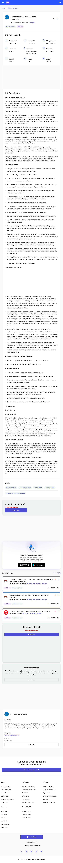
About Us (31, 744)
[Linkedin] (31, 851)
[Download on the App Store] (24, 565)
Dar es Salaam (11, 26)
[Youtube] (41, 851)
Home (4, 8)
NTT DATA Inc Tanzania (19, 22)
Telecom (39, 613)
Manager (15, 8)
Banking (29, 583)
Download (33, 837)
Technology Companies (11, 735)
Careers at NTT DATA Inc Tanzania (15, 493)
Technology (32, 613)
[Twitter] (26, 851)
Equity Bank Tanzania (18, 583)
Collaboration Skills (11, 487)
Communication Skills (25, 487)
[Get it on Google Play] (38, 565)
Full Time (20, 26)
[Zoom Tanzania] (8, 2)
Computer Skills (38, 487)
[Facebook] (36, 851)
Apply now (16, 510)
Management (37, 583)
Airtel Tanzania (16, 613)
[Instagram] (21, 851)
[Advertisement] (31, 76)
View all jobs (57, 573)
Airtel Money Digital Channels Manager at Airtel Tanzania (30, 611)
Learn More (31, 680)
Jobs (9, 8)
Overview (7, 720)
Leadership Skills (50, 487)
